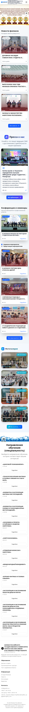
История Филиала (6, 674)
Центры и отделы (6, 663)
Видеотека (4, 681)
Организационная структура (9, 665)
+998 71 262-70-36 (6, 690)
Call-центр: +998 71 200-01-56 (9, 692)
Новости (3, 677)
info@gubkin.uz (5, 688)
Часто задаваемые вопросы (8, 667)
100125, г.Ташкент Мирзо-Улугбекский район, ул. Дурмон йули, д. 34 (14, 695)
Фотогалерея (4, 679)
